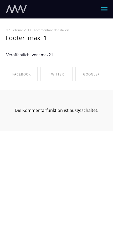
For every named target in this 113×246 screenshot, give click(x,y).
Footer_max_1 (26, 37)
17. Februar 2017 (18, 30)
